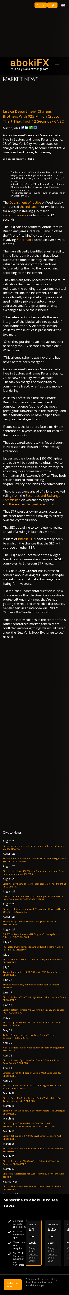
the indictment (30, 207)
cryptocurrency (17, 215)
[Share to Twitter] (35, 127)
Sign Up (40, 5)
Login (52, 5)
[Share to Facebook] (22, 127)
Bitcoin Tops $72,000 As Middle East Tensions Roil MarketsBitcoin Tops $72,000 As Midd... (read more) (29, 1125)
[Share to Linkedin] (26, 127)
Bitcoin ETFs (27, 539)
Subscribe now (12, 1284)
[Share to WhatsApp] (31, 127)
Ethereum (24, 240)
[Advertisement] (34, 28)
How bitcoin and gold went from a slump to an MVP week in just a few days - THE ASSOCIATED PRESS (33, 898)
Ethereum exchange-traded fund (30, 504)
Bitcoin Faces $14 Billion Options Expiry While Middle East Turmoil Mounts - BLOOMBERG (32, 1099)
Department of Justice (25, 202)
